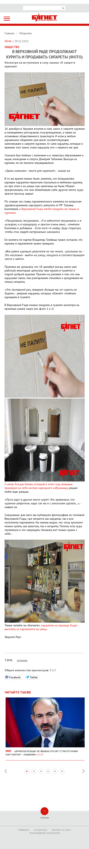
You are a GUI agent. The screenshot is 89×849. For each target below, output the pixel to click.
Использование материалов (44, 833)
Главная (10, 33)
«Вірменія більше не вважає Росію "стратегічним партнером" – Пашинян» (42, 752)
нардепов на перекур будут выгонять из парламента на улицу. (41, 627)
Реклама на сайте (61, 830)
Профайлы (23, 830)
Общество (25, 33)
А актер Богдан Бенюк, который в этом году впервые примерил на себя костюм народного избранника (39, 486)
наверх (44, 817)
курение (22, 660)
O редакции (40, 830)
